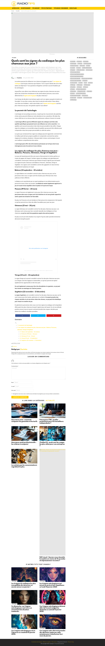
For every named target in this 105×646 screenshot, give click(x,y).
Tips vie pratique (46, 8)
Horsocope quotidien (76, 80)
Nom (12, 382)
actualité (73, 61)
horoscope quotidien (87, 78)
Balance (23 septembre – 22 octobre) (31, 331)
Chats (88, 65)
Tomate (80, 97)
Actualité (50, 400)
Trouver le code (88, 97)
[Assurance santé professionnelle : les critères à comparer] (24, 433)
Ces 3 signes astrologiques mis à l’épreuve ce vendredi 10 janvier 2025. (23, 632)
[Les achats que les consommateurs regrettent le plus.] (24, 456)
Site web (13, 390)
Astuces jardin (88, 63)
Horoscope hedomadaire (77, 76)
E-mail (13, 386)
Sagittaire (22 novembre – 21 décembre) (31, 340)
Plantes (73, 89)
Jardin (81, 82)
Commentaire (14, 366)
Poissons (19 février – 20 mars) (29, 334)
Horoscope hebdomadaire (77, 74)
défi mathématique (87, 67)
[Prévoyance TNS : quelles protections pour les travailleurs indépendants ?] (53, 410)
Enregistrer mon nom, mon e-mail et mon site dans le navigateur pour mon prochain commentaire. (36, 393)
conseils (73, 67)
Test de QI (85, 95)
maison (90, 82)
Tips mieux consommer (61, 8)
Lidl (86, 82)
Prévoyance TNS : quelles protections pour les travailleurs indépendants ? (52, 421)
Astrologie (15, 8)
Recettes (90, 91)
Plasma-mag (71, 641)
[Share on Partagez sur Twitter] (38, 315)
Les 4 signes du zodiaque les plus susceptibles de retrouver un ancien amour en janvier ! (23, 585)
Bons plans (73, 8)
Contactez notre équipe (36, 641)
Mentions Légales (47, 641)
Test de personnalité (75, 95)
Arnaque (86, 61)
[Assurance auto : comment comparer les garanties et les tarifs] (24, 410)
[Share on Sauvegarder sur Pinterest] (53, 315)
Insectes (85, 80)
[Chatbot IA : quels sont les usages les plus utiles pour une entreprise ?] (53, 433)
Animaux (80, 61)
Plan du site (54, 641)
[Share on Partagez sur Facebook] (22, 315)
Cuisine (78, 67)
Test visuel (73, 97)
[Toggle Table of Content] (16, 323)
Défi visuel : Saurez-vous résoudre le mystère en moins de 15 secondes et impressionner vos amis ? (52, 558)
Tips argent (36, 8)
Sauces (72, 93)
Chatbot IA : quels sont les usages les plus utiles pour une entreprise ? (52, 444)
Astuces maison (74, 65)
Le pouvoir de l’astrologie (25, 325)
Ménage (73, 84)
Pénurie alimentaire (81, 89)
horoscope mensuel (75, 78)
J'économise (74, 82)
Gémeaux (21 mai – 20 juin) (28, 336)
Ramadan (73, 91)
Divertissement (25, 8)
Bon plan (83, 65)
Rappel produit (81, 91)
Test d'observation (81, 93)
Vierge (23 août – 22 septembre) (29, 338)
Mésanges (80, 84)
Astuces (80, 63)
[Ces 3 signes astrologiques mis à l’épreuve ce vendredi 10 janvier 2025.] (24, 621)
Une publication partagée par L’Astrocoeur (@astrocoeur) (38, 270)
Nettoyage (87, 84)
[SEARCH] (93, 8)
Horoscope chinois (75, 72)
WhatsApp (73, 99)
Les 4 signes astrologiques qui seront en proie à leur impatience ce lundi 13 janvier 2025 (52, 585)
